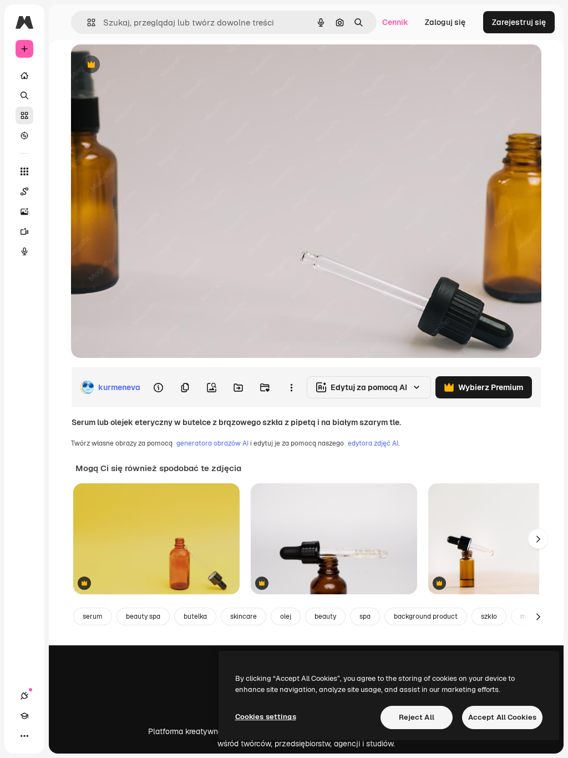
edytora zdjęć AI (373, 443)
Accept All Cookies (502, 717)
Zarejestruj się (519, 22)
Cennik (395, 22)
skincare (243, 616)
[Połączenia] (24, 696)
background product (426, 616)
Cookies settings (265, 716)
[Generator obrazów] (24, 211)
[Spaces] (24, 191)
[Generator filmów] (24, 231)
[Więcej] (24, 736)
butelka (195, 616)
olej (285, 616)
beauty (325, 616)
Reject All (416, 717)
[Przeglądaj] (24, 135)
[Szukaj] (24, 95)
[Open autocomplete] (87, 22)
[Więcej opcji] (291, 387)
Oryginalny (147, 65)
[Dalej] (538, 538)
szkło (489, 616)
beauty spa (143, 616)
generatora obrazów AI (212, 443)
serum (93, 616)
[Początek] (24, 75)
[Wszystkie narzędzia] (24, 171)
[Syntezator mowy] (24, 251)
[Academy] (24, 716)
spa (365, 616)
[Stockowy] (24, 115)
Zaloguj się (445, 22)
